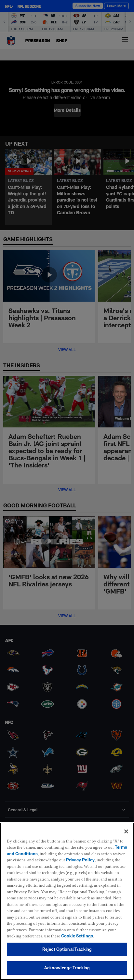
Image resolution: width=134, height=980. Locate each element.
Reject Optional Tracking (67, 949)
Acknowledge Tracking (67, 967)
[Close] (126, 825)
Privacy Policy (95, 853)
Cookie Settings (65, 935)
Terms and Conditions (29, 847)
